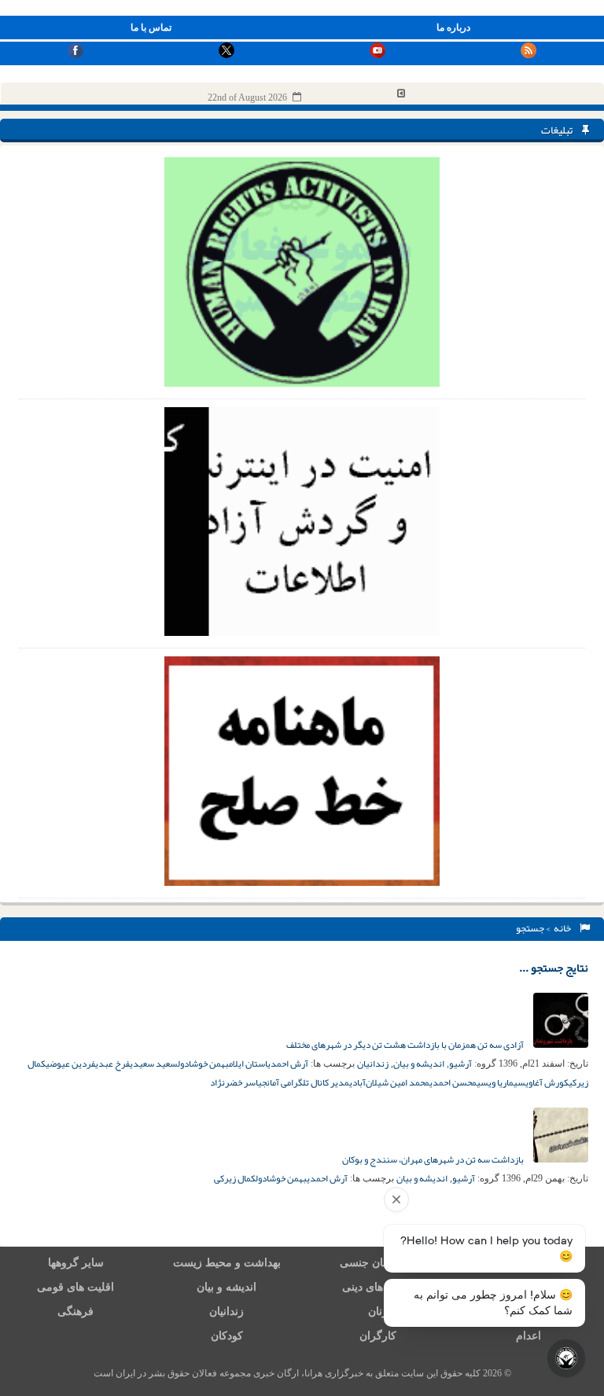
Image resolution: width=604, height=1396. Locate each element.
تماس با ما (151, 27)
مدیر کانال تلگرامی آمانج (305, 1082)
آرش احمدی (287, 1063)
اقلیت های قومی (75, 1287)
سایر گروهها (76, 1263)
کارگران (377, 1336)
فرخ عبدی (112, 1063)
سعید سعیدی (154, 1063)
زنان (378, 1311)
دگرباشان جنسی (377, 1263)
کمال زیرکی (235, 1178)
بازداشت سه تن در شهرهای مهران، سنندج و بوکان (433, 1159)
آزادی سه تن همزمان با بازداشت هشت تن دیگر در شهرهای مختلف (405, 1044)
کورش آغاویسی (541, 1082)
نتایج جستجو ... (553, 967)
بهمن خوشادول (203, 1063)
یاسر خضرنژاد (236, 1082)
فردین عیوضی (70, 1063)
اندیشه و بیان (418, 1063)
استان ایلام (248, 1063)
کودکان (227, 1336)
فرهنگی (75, 1311)
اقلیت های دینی (377, 1287)
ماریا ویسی (495, 1082)
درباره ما (453, 27)
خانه (564, 928)
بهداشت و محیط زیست (227, 1263)
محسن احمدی (453, 1082)
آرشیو (460, 1063)
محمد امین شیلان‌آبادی (389, 1082)
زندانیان (373, 1063)
